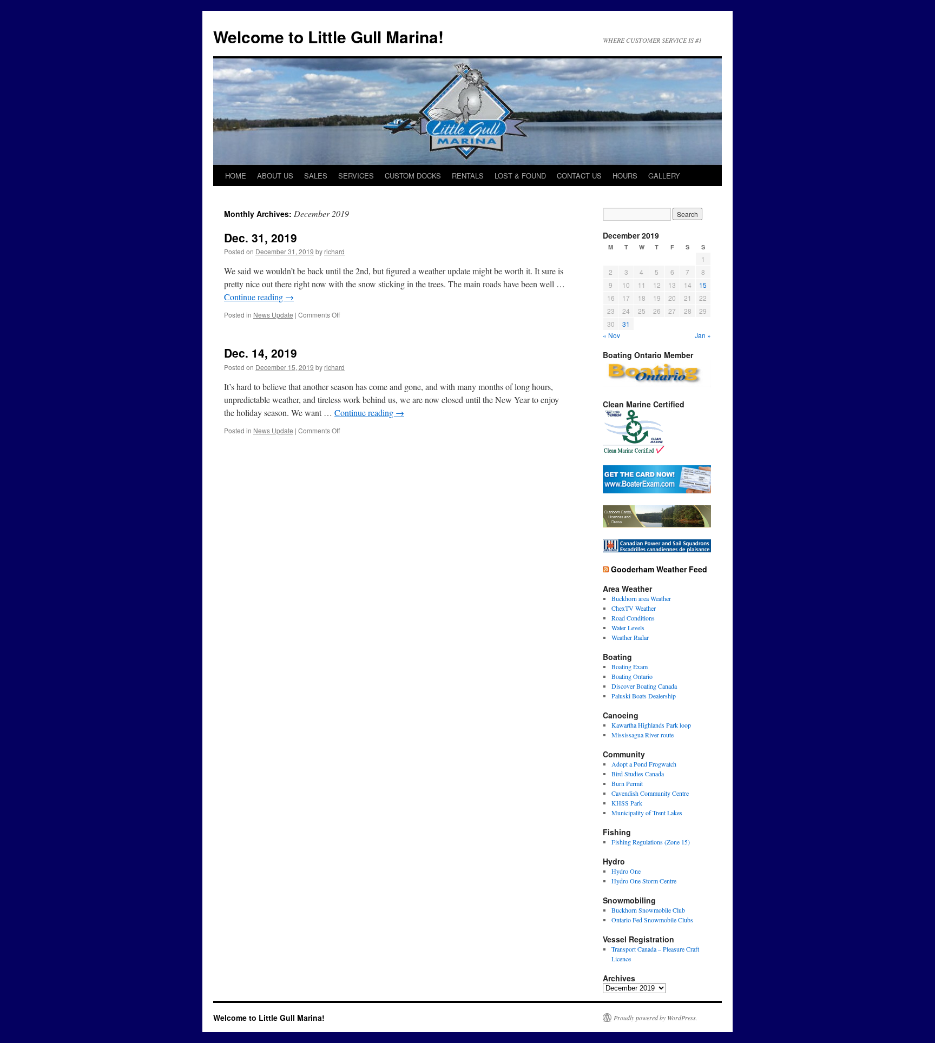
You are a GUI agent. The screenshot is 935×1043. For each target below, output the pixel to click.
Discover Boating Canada (644, 686)
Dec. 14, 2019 (260, 353)
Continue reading (259, 296)
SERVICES (356, 175)
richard (334, 251)
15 (703, 284)
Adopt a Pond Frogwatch (643, 764)
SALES (315, 175)
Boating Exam (629, 666)
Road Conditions (633, 617)
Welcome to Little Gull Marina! (328, 36)
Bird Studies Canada (637, 773)
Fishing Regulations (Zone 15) (650, 841)
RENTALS (468, 175)
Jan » (703, 335)
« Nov (611, 335)
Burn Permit (627, 783)
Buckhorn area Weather (641, 598)
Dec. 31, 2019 (260, 237)
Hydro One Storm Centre (643, 880)
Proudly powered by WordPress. (655, 1017)
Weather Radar (630, 637)
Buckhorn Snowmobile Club (648, 910)
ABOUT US (275, 175)
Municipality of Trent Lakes (646, 812)
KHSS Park (626, 802)
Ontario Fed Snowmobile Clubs (652, 919)
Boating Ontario (632, 676)
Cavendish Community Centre (650, 793)
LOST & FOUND (520, 175)
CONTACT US (579, 175)
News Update (273, 314)
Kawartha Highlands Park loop (651, 725)
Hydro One (626, 871)
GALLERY (664, 175)
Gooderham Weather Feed (659, 569)
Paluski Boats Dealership (643, 695)
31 (626, 323)
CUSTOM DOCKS (413, 175)
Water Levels (627, 627)
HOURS (625, 175)
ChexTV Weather (633, 608)
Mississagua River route (642, 734)
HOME (235, 175)
